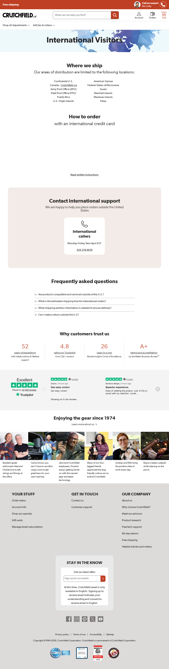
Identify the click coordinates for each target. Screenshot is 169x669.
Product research (131, 520)
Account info (19, 507)
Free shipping (11, 4)
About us (127, 500)
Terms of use (79, 634)
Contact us (77, 500)
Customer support (81, 507)
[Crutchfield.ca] (20, 15)
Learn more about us (83, 424)
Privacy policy (62, 634)
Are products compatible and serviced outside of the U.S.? (71, 294)
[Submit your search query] (115, 15)
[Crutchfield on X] (92, 619)
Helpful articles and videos (137, 547)
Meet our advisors (132, 514)
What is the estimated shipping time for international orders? (72, 301)
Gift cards (17, 520)
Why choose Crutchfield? (136, 507)
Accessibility (96, 634)
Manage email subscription (27, 527)
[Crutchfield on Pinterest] (84, 619)
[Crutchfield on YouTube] (100, 619)
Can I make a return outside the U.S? (58, 315)
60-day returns (130, 533)
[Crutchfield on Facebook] (69, 619)
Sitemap (110, 634)
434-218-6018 (84, 250)
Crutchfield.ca (69, 85)
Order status (19, 500)
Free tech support (132, 527)
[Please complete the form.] (103, 579)
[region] (84, 457)
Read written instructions (84, 175)
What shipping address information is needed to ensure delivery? (75, 308)
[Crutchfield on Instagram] (76, 619)
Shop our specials (22, 514)
